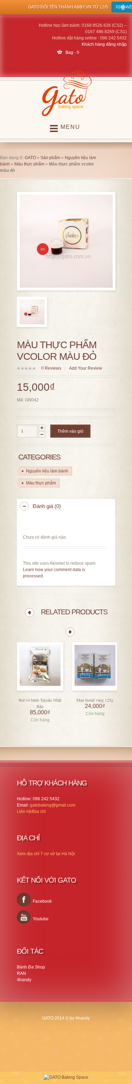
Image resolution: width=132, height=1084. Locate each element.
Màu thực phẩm (29, 164)
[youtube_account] (24, 917)
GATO (30, 157)
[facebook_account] (24, 900)
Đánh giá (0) (47, 506)
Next (70, 632)
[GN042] (32, 312)
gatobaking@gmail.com (52, 805)
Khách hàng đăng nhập (104, 44)
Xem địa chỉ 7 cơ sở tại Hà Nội (46, 853)
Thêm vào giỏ (70, 431)
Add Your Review (85, 368)
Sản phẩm (50, 157)
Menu (70, 127)
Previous (29, 612)
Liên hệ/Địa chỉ (31, 811)
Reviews (51, 368)
